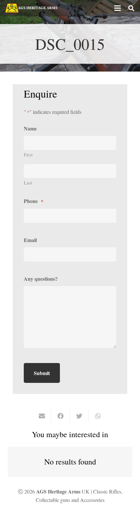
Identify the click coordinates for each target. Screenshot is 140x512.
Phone (33, 201)
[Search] (131, 8)
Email (30, 240)
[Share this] (60, 416)
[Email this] (42, 416)
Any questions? (41, 278)
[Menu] (117, 8)
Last (28, 182)
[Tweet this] (79, 416)
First (28, 154)
